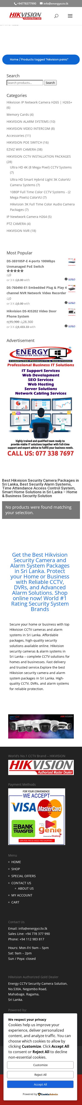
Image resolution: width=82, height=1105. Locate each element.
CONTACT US (21, 883)
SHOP (15, 869)
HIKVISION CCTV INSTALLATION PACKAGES (39, 156)
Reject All (40, 1075)
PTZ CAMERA (16, 223)
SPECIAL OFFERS (23, 876)
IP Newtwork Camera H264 (27, 216)
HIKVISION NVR (18, 231)
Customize (40, 1065)
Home (14, 59)
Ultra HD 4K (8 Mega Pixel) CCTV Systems (41, 167)
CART (15, 902)
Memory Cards (18, 114)
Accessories (15, 135)
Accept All (40, 1084)
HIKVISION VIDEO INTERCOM (28, 128)
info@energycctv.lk (32, 928)
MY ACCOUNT (21, 895)
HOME (16, 862)
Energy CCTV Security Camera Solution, (38, 983)
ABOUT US (26, 888)
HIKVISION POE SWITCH (24, 142)
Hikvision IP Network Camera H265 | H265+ (39, 102)
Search (50, 83)
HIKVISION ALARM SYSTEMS (28, 121)
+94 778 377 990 (37, 934)
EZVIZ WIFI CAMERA (21, 149)
